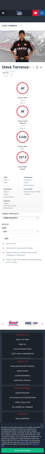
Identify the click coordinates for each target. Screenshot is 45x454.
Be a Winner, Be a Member (22, 407)
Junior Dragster (22, 393)
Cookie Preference (22, 375)
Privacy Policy (24, 442)
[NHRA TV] (42, 13)
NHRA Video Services (22, 380)
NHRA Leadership (22, 418)
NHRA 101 (22, 344)
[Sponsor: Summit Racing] (13, 323)
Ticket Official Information (22, 354)
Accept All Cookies (22, 450)
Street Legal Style (22, 402)
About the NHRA (22, 339)
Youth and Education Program (22, 397)
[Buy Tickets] (35, 13)
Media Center (22, 371)
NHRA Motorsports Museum (22, 366)
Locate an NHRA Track (23, 349)
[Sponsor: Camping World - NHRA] (31, 323)
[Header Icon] (3, 13)
